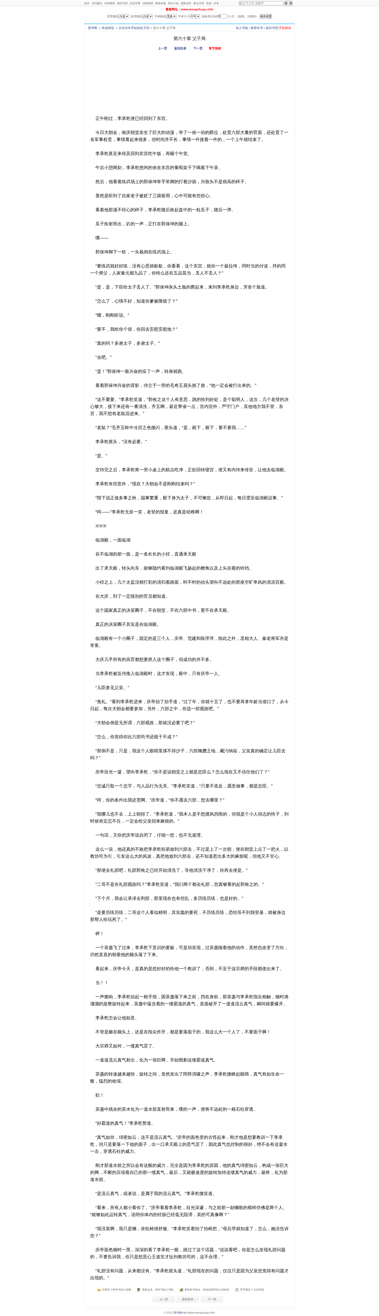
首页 (86, 3)
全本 (216, 3)
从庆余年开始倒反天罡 (134, 28)
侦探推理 (148, 3)
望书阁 (92, 28)
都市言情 (122, 3)
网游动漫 (160, 3)
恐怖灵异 (186, 3)
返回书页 (272, 28)
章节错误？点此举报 (252, 1289)
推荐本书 (257, 28)
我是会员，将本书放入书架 (157, 1289)
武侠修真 (109, 3)
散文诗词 (198, 3)
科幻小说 (173, 3)
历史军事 (135, 3)
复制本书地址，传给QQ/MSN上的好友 (206, 1289)
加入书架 (242, 28)
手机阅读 (285, 28)
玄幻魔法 (97, 3)
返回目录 (180, 48)
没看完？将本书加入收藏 (116, 1289)
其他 (208, 3)
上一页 (162, 48)
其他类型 (108, 28)
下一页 (198, 48)
